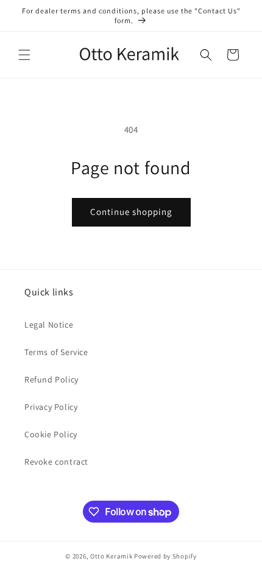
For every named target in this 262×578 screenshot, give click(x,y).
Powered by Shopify (165, 556)
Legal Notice (48, 324)
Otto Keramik (111, 556)
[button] (24, 54)
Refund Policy (51, 379)
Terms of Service (56, 352)
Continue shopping (131, 211)
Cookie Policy (50, 434)
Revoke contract (56, 461)
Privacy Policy (50, 406)
